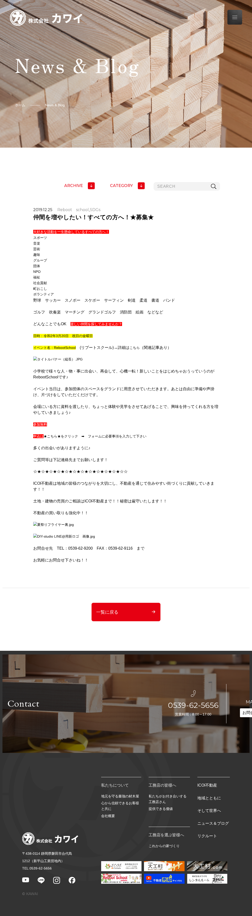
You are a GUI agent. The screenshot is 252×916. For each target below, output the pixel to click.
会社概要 (108, 816)
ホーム (20, 105)
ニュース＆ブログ (213, 823)
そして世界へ (209, 810)
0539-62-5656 (193, 705)
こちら (134, 348)
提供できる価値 (161, 809)
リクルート (207, 836)
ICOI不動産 (207, 785)
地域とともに (209, 798)
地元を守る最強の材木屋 (120, 796)
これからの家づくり (164, 846)
